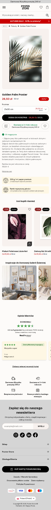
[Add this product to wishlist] (45, 126)
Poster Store (31, 504)
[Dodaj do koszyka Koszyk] (29, 244)
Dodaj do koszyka (25, 117)
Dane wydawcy (37, 480)
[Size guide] (6, 126)
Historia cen (7, 171)
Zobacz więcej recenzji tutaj (25, 366)
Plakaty (14, 26)
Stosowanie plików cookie (18, 480)
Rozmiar (5, 104)
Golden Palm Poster (28, 26)
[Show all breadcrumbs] (5, 26)
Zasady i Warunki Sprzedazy (25, 477)
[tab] (41, 7)
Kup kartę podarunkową (28, 469)
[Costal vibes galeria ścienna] (19, 283)
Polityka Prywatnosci (25, 484)
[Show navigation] (4, 7)
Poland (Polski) (26, 498)
